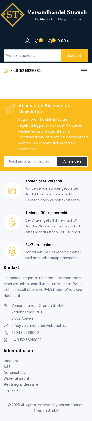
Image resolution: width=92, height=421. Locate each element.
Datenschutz (15, 372)
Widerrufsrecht (16, 378)
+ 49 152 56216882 (25, 70)
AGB (7, 366)
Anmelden (72, 161)
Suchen (74, 55)
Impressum (13, 390)
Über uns (11, 360)
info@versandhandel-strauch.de (39, 325)
